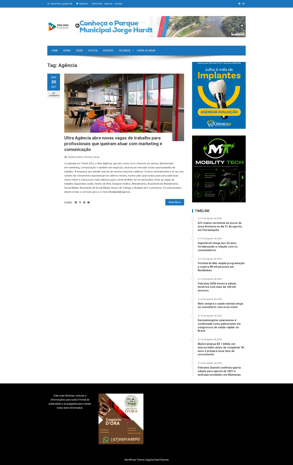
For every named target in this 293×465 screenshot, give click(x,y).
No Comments (54, 94)
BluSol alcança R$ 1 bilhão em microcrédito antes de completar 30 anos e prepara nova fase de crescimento (221, 349)
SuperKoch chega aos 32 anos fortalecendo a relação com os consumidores (218, 246)
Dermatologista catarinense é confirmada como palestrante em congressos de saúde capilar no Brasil (219, 325)
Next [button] (241, 25)
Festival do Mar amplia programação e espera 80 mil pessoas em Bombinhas (221, 267)
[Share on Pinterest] (84, 202)
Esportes (108, 50)
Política (93, 50)
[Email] (88, 202)
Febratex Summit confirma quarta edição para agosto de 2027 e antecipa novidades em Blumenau (219, 371)
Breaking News (75, 157)
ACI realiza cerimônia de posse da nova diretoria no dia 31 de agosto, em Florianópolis (220, 226)
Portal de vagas (146, 50)
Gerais (67, 50)
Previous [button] (77, 25)
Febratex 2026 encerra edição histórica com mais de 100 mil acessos (217, 287)
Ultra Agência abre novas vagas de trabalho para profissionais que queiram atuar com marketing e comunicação (113, 143)
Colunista (124, 50)
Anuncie (108, 3)
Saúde (79, 50)
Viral (148, 459)
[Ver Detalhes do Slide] (159, 26)
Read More (175, 202)
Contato (118, 3)
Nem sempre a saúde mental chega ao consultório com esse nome (220, 305)
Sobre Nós (97, 3)
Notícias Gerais (92, 157)
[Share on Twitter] (80, 202)
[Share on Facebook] (76, 202)
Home (55, 50)
